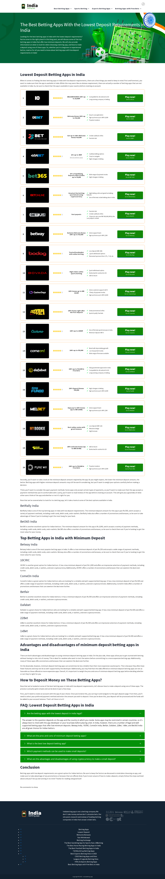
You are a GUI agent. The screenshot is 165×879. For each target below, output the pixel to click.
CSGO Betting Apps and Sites (86, 856)
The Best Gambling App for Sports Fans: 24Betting (83, 843)
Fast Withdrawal (83, 837)
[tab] (82, 713)
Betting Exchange (84, 840)
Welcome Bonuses (84, 835)
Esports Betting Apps (101, 8)
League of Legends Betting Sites (86, 859)
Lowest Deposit (84, 832)
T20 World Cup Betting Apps (84, 851)
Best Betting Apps (62, 8)
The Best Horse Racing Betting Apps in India (84, 845)
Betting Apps (84, 829)
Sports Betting (80, 8)
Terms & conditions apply (76, 157)
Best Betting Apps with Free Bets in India (83, 864)
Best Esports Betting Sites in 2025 (83, 853)
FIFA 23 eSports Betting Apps (86, 862)
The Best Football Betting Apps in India (83, 848)
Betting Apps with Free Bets (127, 8)
